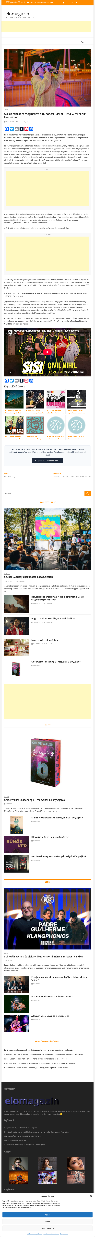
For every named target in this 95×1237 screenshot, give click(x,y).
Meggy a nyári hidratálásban (44, 640)
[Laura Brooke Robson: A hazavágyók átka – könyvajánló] (16, 825)
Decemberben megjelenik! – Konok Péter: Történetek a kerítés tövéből (38, 1059)
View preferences (47, 1228)
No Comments (20, 581)
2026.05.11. (36, 1000)
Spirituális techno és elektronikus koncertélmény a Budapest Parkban (43, 956)
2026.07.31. (36, 622)
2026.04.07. (36, 1020)
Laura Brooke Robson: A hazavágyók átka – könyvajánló (57, 817)
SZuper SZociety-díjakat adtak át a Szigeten (28, 576)
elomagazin (17, 13)
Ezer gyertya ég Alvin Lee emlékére (53, 1068)
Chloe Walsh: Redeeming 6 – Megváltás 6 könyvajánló (56, 661)
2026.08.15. (9, 581)
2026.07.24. (36, 665)
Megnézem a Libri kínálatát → (47, 461)
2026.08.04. (36, 603)
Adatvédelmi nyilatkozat (34, 1234)
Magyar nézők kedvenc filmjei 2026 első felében (53, 618)
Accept (47, 1215)
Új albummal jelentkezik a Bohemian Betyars (52, 996)
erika (6, 1059)
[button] (91, 1196)
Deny (47, 1221)
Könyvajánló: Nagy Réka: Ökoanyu (69, 1054)
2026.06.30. (9, 960)
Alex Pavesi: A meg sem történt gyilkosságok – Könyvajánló (58, 856)
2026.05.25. (36, 984)
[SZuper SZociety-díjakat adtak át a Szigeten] (47, 539)
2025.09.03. (10, 122)
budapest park (23, 122)
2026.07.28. (36, 644)
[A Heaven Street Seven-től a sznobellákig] (16, 1023)
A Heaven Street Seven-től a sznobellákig (50, 1016)
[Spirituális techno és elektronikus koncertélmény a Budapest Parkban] (47, 918)
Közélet (7, 573)
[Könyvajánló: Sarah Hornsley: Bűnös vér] (16, 844)
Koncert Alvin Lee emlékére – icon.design (20, 1068)
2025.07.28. (36, 860)
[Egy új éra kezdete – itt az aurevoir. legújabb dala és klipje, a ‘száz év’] (16, 984)
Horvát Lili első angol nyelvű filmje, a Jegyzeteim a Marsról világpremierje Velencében (37, 1132)
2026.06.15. (36, 821)
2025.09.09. (36, 841)
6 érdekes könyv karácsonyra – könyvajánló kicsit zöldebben (28, 1054)
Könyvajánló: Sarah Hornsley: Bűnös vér (50, 837)
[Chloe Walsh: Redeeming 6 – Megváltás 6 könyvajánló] (16, 669)
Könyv (6, 796)
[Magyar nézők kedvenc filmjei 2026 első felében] (16, 626)
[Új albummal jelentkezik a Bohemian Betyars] (16, 1004)
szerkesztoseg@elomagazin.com (41, 2)
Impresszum (64, 1234)
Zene (6, 109)
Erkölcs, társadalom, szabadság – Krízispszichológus (25, 1050)
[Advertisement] (46, 26)
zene (36, 122)
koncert (31, 122)
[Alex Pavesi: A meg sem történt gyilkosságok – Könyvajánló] (16, 864)
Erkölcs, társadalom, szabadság (60, 1050)
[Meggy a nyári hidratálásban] (16, 647)
